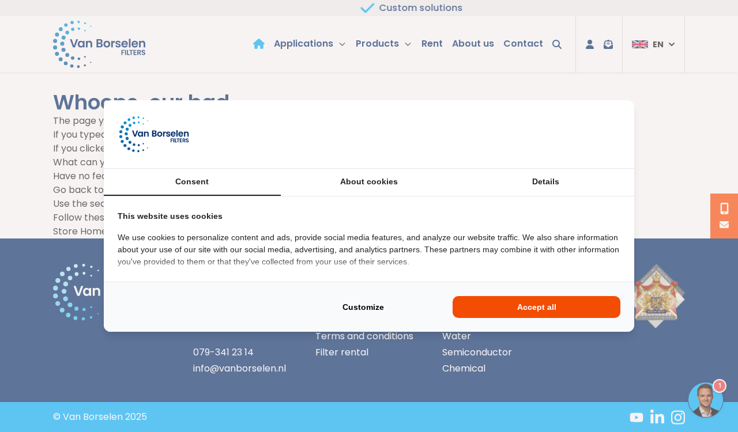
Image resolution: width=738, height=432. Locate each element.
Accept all (536, 307)
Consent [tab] (192, 181)
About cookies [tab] (369, 181)
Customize (363, 307)
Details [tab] (545, 181)
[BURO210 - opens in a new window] (577, 134)
